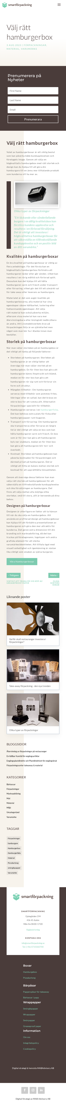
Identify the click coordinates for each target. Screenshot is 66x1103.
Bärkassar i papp (31, 997)
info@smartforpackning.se (33, 943)
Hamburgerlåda (14, 853)
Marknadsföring (14, 793)
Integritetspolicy (31, 1043)
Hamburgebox (30, 972)
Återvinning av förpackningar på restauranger (27, 751)
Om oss (26, 1037)
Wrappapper (29, 1014)
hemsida (33, 1068)
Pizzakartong (13, 863)
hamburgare (13, 843)
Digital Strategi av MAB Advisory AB (33, 1098)
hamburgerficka (49, 409)
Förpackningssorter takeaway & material (25, 765)
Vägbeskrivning (33, 929)
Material (13, 48)
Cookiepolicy (29, 1049)
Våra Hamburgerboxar (22, 561)
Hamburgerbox (14, 848)
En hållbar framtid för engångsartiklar (23, 756)
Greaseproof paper (32, 1026)
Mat (8, 798)
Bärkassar (11, 784)
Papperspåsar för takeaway (36, 991)
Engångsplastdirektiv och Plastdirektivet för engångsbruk (32, 761)
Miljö (9, 807)
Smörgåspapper (30, 1008)
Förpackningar (35, 45)
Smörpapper (29, 1020)
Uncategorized (13, 812)
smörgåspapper (14, 868)
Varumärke (29, 48)
